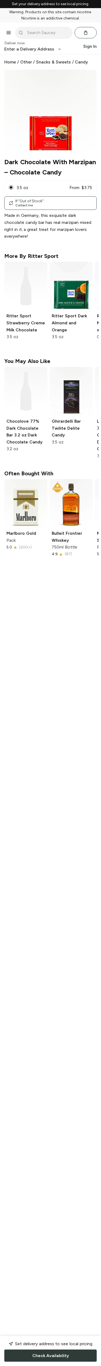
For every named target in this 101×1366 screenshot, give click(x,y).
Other (26, 62)
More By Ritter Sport (31, 256)
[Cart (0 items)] (86, 32)
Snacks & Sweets (53, 62)
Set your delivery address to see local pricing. (50, 4)
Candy (81, 62)
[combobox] (47, 32)
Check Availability (50, 1355)
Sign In (90, 46)
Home (10, 62)
